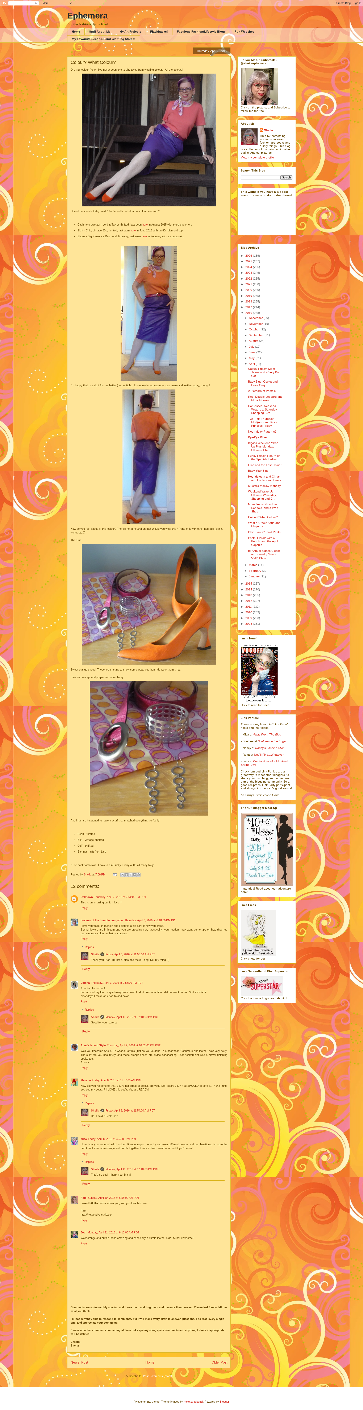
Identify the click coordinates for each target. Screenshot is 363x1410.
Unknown (87, 897)
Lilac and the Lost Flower (264, 465)
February (255, 570)
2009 (249, 618)
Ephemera (87, 15)
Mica (84, 1139)
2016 (249, 312)
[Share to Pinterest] (138, 875)
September (256, 335)
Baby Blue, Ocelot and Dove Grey (263, 383)
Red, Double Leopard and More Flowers (265, 398)
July (252, 346)
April (252, 364)
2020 (249, 290)
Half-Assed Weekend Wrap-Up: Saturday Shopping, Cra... (262, 409)
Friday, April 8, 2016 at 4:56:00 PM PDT (112, 1139)
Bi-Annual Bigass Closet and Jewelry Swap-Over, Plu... (264, 554)
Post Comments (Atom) (157, 1376)
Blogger (224, 1401)
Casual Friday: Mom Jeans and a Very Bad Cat (264, 372)
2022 (249, 278)
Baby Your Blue (258, 470)
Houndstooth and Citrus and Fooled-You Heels (264, 478)
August (254, 340)
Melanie (86, 1080)
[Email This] (122, 875)
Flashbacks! (159, 31)
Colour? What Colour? (263, 517)
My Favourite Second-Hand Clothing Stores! (103, 39)
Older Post (219, 1362)
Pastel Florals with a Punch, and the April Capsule (263, 541)
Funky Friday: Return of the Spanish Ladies (264, 457)
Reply (84, 908)
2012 (249, 600)
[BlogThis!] (126, 875)
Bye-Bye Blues (257, 437)
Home (76, 31)
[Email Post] (115, 874)
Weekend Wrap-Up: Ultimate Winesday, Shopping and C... (262, 495)
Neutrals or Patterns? (262, 431)
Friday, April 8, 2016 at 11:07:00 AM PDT (117, 1080)
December (256, 317)
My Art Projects (130, 31)
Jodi (83, 1232)
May (252, 358)
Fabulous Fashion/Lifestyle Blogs (201, 31)
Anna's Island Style (93, 1045)
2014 (249, 589)
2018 (249, 301)
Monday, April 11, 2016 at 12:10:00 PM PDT (132, 1017)
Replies (89, 947)
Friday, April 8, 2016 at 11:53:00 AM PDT (130, 954)
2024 (249, 267)
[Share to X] (130, 875)
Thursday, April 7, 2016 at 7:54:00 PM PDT (120, 897)
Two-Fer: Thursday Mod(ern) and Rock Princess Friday (262, 422)
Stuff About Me (99, 31)
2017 (249, 307)
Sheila (95, 954)
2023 (249, 272)
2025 (249, 261)
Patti (84, 1197)
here (145, 224)
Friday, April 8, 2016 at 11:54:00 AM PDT (130, 1110)
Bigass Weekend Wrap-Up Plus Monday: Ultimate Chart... (263, 446)
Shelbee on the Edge (272, 741)
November (256, 323)
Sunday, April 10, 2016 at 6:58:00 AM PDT (113, 1197)
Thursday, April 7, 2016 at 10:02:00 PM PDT (133, 1045)
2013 (249, 595)
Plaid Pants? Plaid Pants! (264, 532)
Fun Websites (244, 31)
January (254, 576)
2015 (249, 583)
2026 (249, 255)
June (252, 352)
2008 (249, 623)
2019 (249, 295)
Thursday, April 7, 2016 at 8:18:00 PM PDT (151, 920)
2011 (249, 606)
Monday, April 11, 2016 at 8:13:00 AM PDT (113, 1232)
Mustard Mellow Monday (264, 485)
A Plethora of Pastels (262, 390)
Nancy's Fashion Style (270, 748)
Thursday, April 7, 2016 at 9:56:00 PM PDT (117, 982)
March (253, 564)
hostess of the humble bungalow (102, 920)
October (254, 329)
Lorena (85, 982)
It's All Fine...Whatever (269, 754)
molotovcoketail (193, 1401)
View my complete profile (257, 157)
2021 (249, 284)
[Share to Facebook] (134, 875)
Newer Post (79, 1362)
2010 (249, 612)
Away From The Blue (267, 734)
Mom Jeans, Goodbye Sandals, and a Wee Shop (263, 508)
